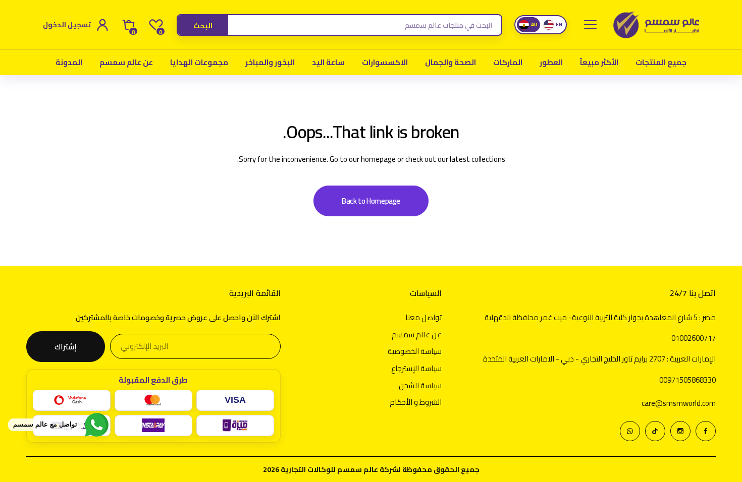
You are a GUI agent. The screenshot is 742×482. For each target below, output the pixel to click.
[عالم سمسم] (656, 24)
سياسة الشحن (420, 385)
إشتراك (66, 346)
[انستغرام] (680, 431)
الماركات (507, 62)
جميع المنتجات (660, 62)
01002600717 (693, 338)
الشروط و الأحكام (416, 402)
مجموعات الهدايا (199, 62)
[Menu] (590, 25)
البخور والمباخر (270, 62)
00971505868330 (687, 380)
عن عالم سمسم (126, 62)
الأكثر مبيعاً (599, 62)
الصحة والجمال (450, 62)
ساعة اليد (328, 62)
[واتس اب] (630, 431)
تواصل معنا (423, 317)
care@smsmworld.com (679, 403)
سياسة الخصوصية (415, 351)
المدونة (69, 62)
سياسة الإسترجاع (416, 368)
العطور (551, 62)
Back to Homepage (371, 201)
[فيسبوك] (706, 431)
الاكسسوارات (385, 62)
